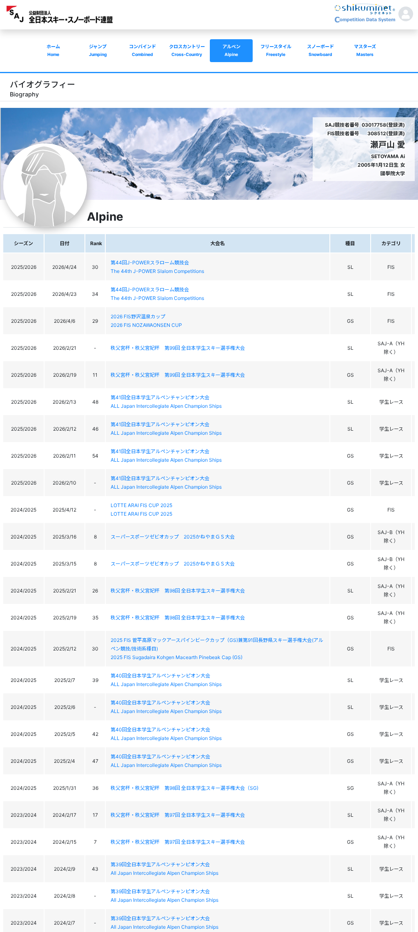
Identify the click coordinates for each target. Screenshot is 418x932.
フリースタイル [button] (275, 50)
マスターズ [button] (365, 50)
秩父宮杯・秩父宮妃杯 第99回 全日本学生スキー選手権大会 (178, 348)
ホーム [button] (53, 50)
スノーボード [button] (320, 50)
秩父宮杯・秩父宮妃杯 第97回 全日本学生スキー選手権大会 (178, 815)
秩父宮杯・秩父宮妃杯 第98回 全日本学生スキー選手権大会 (178, 591)
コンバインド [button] (142, 50)
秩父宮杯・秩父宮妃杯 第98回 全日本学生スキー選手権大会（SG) (184, 788)
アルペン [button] (231, 50)
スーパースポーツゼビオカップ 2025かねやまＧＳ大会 (173, 537)
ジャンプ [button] (98, 50)
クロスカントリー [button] (187, 50)
